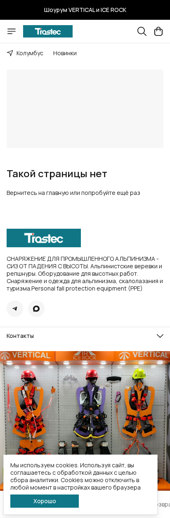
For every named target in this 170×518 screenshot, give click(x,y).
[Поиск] (142, 31)
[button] (15, 308)
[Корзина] (158, 31)
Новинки (65, 53)
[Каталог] (12, 31)
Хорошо (44, 501)
